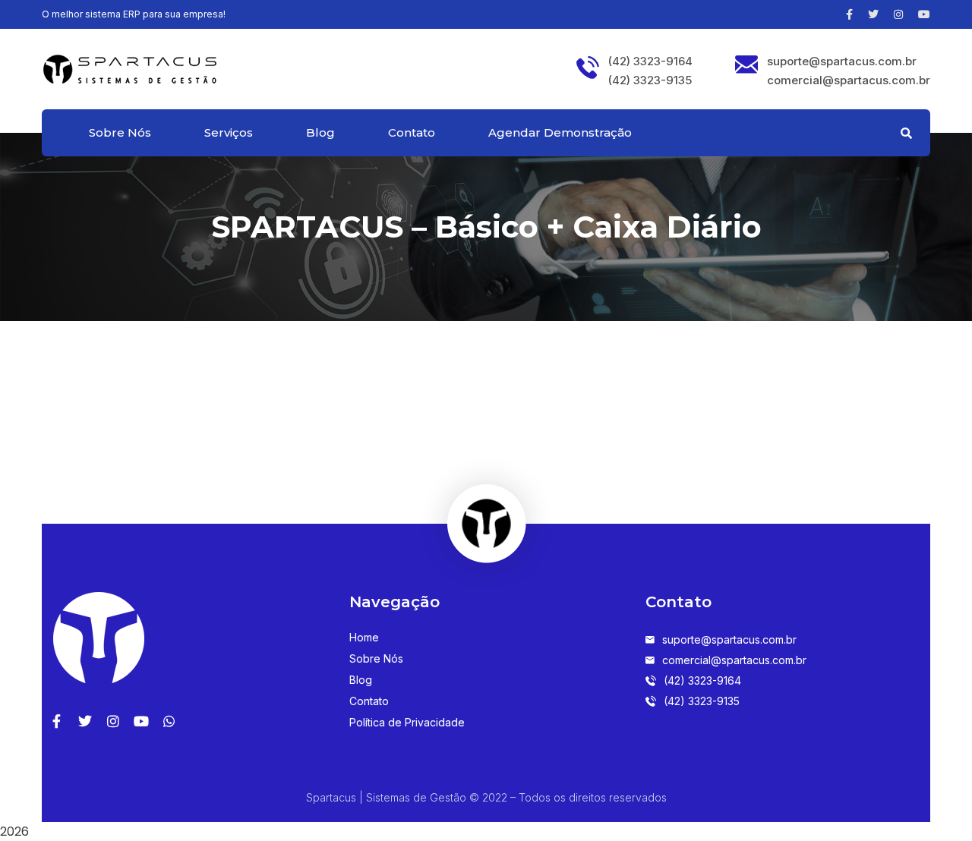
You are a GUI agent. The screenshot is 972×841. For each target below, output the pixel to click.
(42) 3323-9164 (650, 61)
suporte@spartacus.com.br (842, 61)
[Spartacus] (129, 67)
